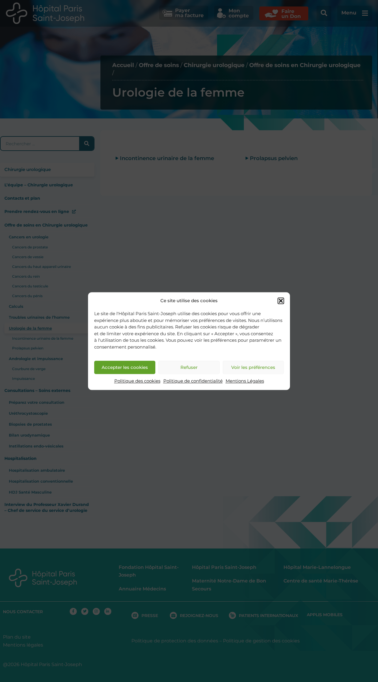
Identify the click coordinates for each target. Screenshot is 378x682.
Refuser (189, 367)
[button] (281, 301)
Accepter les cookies (125, 367)
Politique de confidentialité (193, 381)
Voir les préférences (253, 367)
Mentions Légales (245, 381)
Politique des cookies (137, 381)
